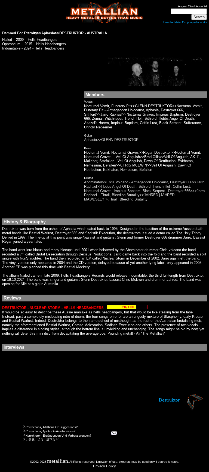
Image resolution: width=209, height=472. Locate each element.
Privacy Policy (104, 466)
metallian (57, 461)
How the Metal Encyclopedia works (185, 22)
